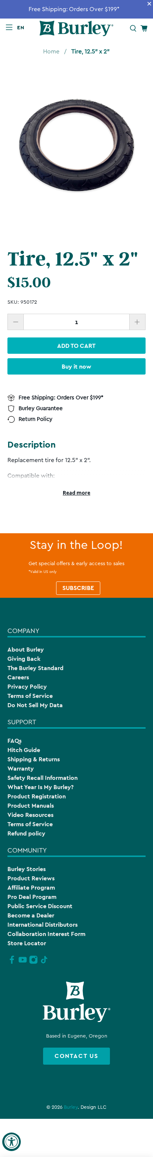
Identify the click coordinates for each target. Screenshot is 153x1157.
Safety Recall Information (42, 778)
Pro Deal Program (31, 897)
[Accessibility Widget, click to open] (11, 1142)
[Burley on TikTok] (44, 962)
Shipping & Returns (33, 759)
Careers (18, 677)
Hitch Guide (23, 750)
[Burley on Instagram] (33, 962)
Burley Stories (26, 869)
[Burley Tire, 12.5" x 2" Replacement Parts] (76, 148)
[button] (22, 27)
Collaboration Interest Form (46, 934)
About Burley (25, 649)
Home (51, 52)
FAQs (14, 741)
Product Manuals (30, 806)
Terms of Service (30, 696)
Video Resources (30, 815)
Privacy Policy (27, 686)
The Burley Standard (35, 668)
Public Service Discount (39, 906)
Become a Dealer (30, 915)
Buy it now (76, 366)
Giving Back (23, 659)
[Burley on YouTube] (22, 962)
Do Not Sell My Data (35, 705)
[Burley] (76, 28)
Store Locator (26, 943)
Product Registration (36, 796)
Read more (76, 493)
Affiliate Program (31, 887)
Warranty (20, 768)
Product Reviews (31, 878)
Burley (71, 1107)
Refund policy (26, 833)
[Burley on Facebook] (11, 962)
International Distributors (42, 925)
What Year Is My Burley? (40, 787)
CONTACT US (76, 1056)
